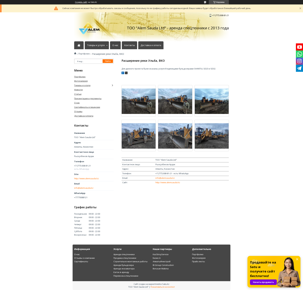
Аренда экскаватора (123, 268)
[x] (126, 73)
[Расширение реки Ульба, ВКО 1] (139, 101)
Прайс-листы (198, 261)
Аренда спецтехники (124, 254)
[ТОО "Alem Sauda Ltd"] (90, 28)
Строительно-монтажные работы (130, 261)
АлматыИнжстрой (161, 261)
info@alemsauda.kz (165, 178)
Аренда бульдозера (123, 265)
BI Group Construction (163, 265)
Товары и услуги (96, 45)
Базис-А (156, 258)
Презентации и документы (87, 98)
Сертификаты (81, 261)
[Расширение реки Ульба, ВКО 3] (212, 101)
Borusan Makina (161, 268)
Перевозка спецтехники (125, 275)
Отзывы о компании (84, 258)
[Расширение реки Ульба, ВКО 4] (139, 135)
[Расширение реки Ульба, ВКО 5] (175, 135)
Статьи (77, 94)
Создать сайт (81, 2)
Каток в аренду (121, 272)
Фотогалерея (81, 81)
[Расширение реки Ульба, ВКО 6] (212, 135)
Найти (108, 61)
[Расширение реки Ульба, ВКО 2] (175, 101)
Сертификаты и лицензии (87, 107)
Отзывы (78, 111)
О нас (115, 45)
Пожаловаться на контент (163, 287)
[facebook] (123, 73)
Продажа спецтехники (124, 258)
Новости (78, 89)
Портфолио (84, 53)
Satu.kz (165, 284)
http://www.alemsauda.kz (167, 182)
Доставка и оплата (151, 45)
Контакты (129, 45)
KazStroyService (161, 254)
